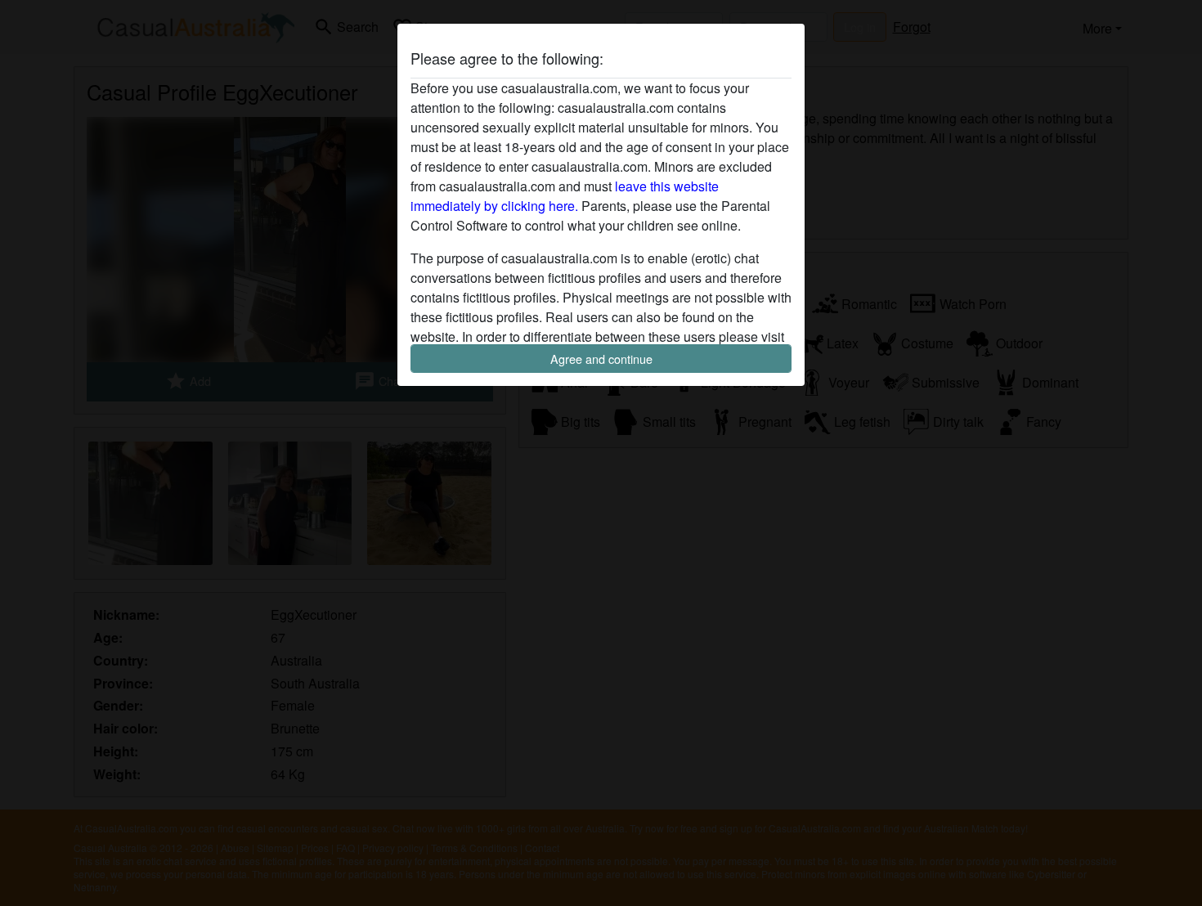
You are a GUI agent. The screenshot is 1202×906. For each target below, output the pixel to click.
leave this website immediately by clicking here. (564, 196)
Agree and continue (601, 358)
